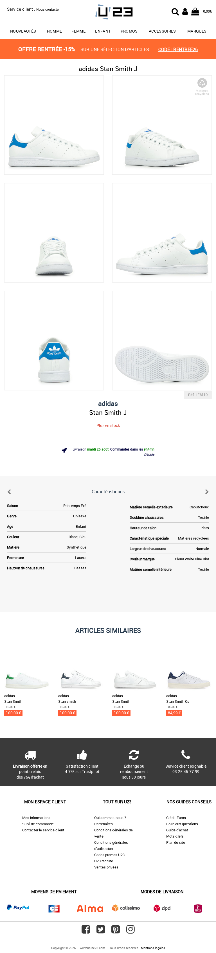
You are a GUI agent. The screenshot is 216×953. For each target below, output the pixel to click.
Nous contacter (48, 9)
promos (129, 31)
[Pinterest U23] (116, 931)
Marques (196, 31)
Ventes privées (106, 867)
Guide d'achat (177, 830)
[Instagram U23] (130, 931)
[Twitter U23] (101, 931)
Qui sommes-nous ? (110, 817)
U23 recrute (103, 860)
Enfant (103, 31)
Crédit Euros (176, 817)
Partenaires (103, 823)
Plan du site (175, 842)
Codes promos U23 (109, 854)
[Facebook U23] (86, 931)
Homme (54, 31)
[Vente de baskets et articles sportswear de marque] (108, 12)
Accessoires (162, 31)
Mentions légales (153, 948)
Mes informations (36, 817)
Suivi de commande (38, 823)
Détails (149, 454)
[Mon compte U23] (185, 10)
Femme (78, 31)
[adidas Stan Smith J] (54, 125)
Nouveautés (23, 31)
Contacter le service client (43, 830)
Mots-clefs (175, 836)
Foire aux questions (182, 823)
